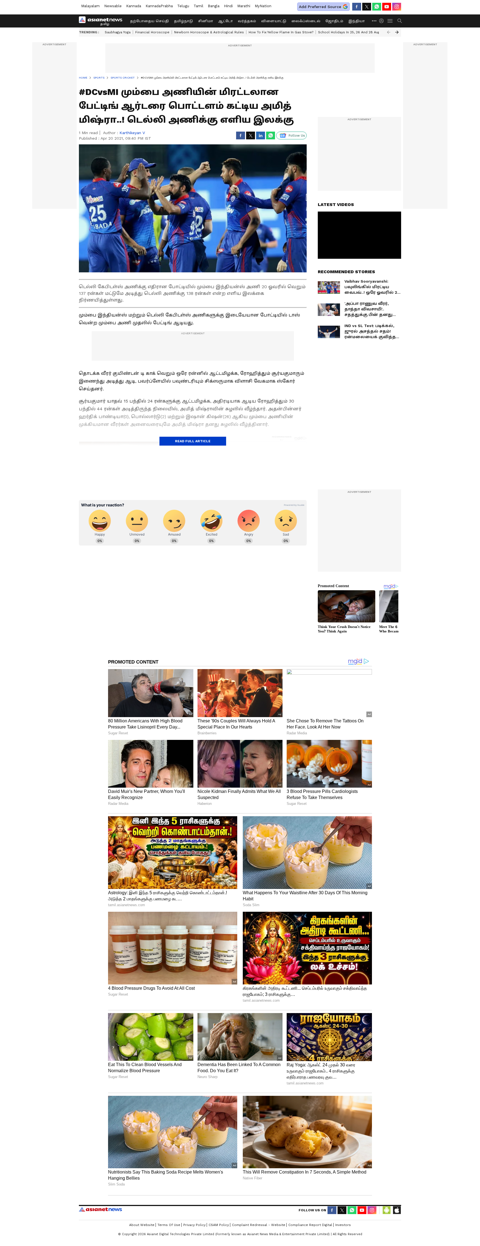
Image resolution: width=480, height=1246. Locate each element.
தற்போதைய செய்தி (149, 21)
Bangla (213, 6)
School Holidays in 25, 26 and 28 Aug (349, 32)
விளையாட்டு (273, 21)
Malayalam (90, 6)
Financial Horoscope (152, 32)
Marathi (243, 6)
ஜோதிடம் (334, 21)
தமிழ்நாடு (183, 21)
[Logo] (102, 20)
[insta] (396, 7)
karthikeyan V (132, 132)
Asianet (100, 1209)
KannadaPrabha (159, 6)
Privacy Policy (194, 1225)
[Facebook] (356, 7)
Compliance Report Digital (310, 1225)
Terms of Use (169, 1225)
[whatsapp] (376, 7)
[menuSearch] (400, 21)
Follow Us (297, 135)
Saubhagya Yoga (118, 32)
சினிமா (205, 21)
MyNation (263, 6)
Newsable (113, 6)
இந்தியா (356, 21)
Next (397, 32)
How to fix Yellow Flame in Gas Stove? (281, 32)
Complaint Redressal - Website (258, 1225)
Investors (343, 1225)
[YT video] (386, 7)
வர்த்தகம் (247, 21)
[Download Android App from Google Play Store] (386, 1210)
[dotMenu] (374, 20)
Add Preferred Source (320, 6)
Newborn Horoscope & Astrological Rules (209, 32)
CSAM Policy (219, 1225)
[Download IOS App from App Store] (396, 1210)
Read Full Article (193, 441)
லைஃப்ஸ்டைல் (305, 21)
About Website (141, 1225)
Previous (388, 32)
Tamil (198, 6)
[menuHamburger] (390, 20)
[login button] (382, 20)
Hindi (228, 6)
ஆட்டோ (225, 21)
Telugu (183, 6)
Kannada (133, 6)
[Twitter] (366, 7)
